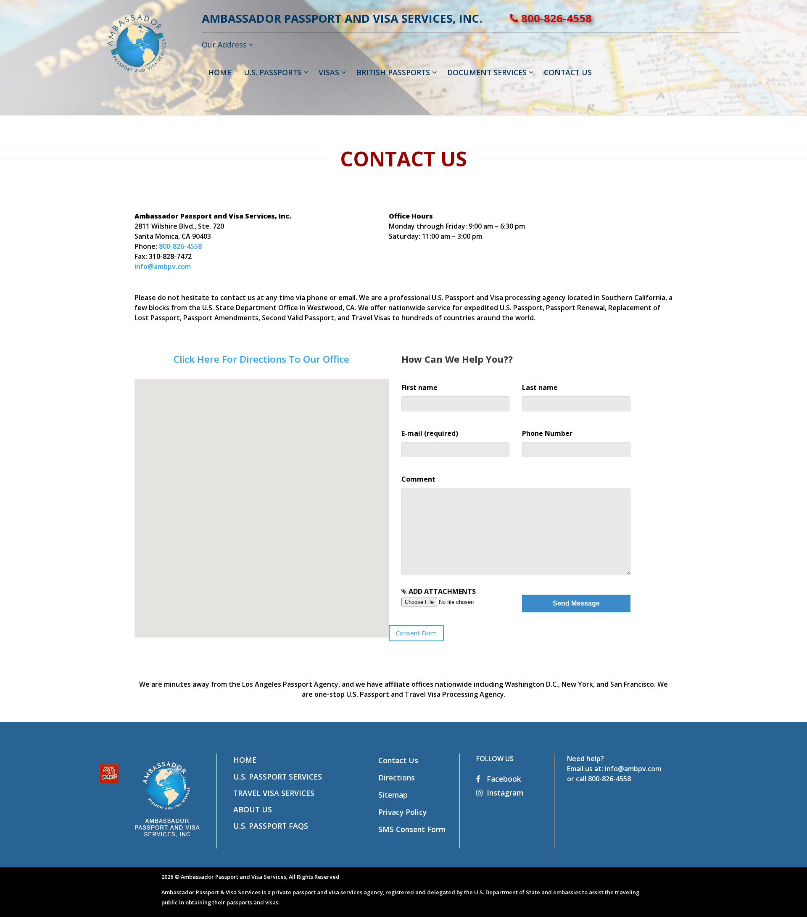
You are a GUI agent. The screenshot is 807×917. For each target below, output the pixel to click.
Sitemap (393, 795)
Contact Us (398, 760)
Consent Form (416, 633)
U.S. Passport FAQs (270, 826)
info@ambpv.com (162, 266)
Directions (396, 777)
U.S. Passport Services (277, 777)
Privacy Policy (402, 812)
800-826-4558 (555, 18)
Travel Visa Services (273, 793)
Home (244, 760)
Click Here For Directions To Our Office (261, 359)
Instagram (505, 793)
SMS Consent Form (412, 829)
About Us (252, 809)
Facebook (503, 779)
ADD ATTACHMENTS (441, 591)
